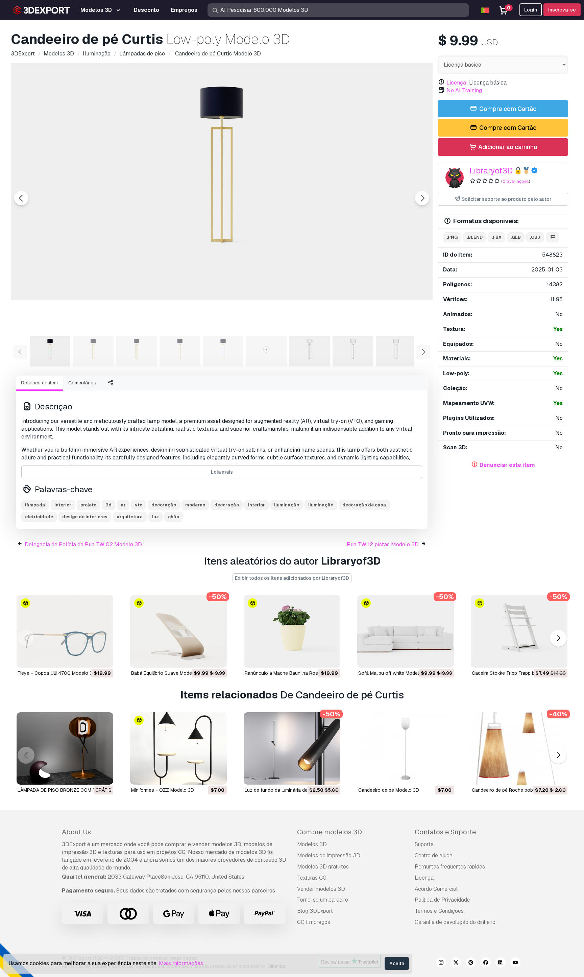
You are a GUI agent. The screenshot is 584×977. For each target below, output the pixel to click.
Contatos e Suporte (445, 832)
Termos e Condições (439, 910)
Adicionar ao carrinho (507, 147)
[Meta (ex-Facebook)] (485, 963)
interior (62, 505)
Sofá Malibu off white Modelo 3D (393, 673)
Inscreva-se (562, 10)
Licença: (457, 82)
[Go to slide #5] (223, 351)
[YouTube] (515, 963)
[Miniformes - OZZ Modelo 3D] (178, 748)
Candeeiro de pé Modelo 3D (388, 790)
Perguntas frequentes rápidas (450, 866)
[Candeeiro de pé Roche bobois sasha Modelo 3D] (519, 748)
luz (155, 517)
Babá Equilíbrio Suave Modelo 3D (167, 673)
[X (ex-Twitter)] (456, 963)
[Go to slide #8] (353, 351)
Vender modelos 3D (321, 888)
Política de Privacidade (442, 899)
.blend (475, 237)
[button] (558, 638)
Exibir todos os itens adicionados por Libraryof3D (292, 578)
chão (173, 517)
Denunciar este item (507, 465)
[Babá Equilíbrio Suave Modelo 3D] (178, 631)
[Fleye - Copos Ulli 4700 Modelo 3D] (65, 631)
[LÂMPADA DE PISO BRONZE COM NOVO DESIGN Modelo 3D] (65, 748)
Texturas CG (311, 877)
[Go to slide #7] (309, 351)
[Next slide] (422, 198)
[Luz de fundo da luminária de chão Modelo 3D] (292, 748)
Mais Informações (181, 963)
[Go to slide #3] (136, 351)
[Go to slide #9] (396, 351)
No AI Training (464, 90)
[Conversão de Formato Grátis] (552, 237)
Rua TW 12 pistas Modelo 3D (383, 544)
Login (530, 10)
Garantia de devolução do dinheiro (455, 922)
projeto (88, 505)
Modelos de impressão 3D (328, 855)
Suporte (424, 844)
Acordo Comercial (436, 888)
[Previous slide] (21, 198)
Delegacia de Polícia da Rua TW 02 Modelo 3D (83, 544)
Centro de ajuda (434, 855)
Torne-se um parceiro (322, 899)
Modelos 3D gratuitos (323, 866)
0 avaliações (516, 181)
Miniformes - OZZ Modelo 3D (162, 790)
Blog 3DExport (315, 910)
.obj (535, 237)
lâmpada (35, 505)
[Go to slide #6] (266, 351)
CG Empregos (313, 922)
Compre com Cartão (507, 109)
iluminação (286, 505)
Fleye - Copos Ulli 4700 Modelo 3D (57, 673)
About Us (76, 832)
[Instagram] (441, 963)
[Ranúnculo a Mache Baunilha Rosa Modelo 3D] (292, 631)
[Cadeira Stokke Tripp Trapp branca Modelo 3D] (519, 631)
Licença (424, 877)
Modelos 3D (312, 844)
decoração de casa (364, 505)
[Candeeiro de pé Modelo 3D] (405, 748)
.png (452, 237)
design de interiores (84, 517)
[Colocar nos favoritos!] (103, 658)
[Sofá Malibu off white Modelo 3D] (405, 631)
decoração (163, 505)
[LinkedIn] (500, 963)
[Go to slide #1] (50, 351)
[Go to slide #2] (93, 351)
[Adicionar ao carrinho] (89, 658)
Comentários (82, 383)
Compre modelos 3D (329, 832)
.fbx (497, 237)
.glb (516, 237)
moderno (195, 505)
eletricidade (39, 517)
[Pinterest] (471, 963)
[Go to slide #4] (180, 351)
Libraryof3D (491, 170)
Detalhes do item (39, 383)
